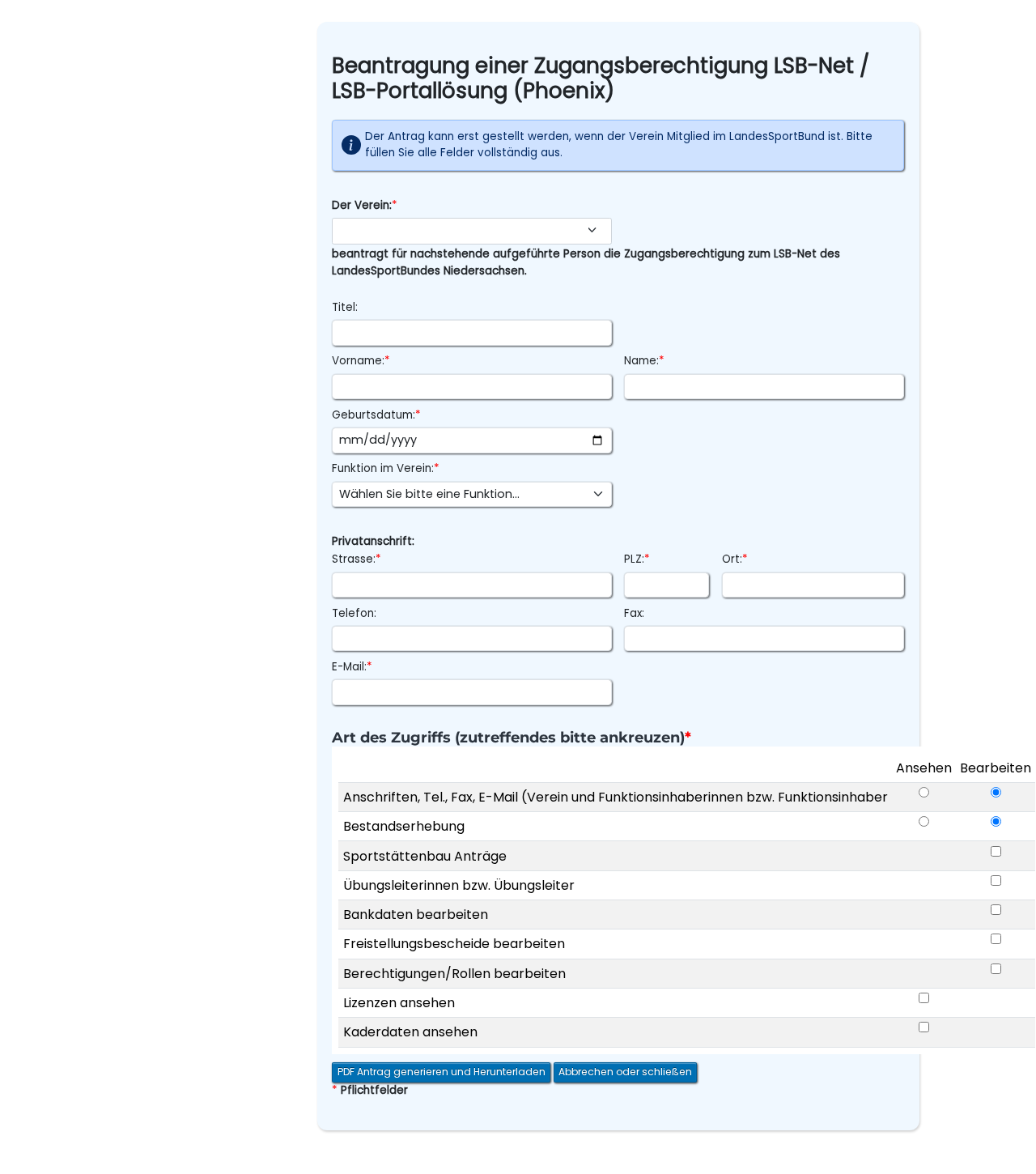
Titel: (345, 307)
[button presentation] (596, 230)
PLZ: (637, 559)
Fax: (634, 613)
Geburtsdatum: (376, 415)
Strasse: (356, 559)
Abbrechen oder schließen (625, 1071)
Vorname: (361, 360)
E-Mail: (352, 666)
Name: (644, 360)
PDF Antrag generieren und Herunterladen (442, 1071)
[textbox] (463, 231)
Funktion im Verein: (385, 468)
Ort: (735, 559)
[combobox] (471, 231)
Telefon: (354, 613)
